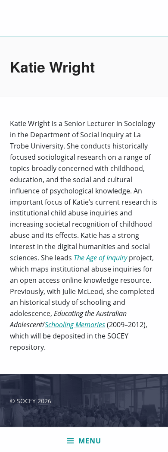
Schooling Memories (75, 324)
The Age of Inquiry (100, 257)
